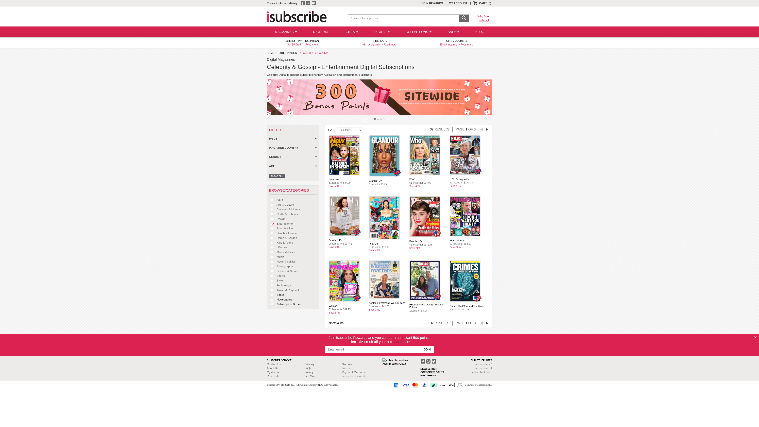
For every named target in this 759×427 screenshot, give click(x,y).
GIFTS (351, 32)
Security (347, 364)
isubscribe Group (481, 372)
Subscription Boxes (288, 304)
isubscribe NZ (483, 364)
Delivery (309, 364)
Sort (331, 129)
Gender (275, 156)
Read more (311, 44)
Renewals (273, 376)
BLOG (479, 32)
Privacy (308, 372)
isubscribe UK (483, 368)
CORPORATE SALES (432, 372)
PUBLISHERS (428, 375)
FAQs (307, 368)
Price (273, 138)
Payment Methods (353, 372)
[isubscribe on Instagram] (308, 3)
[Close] (755, 337)
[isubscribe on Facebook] (303, 3)
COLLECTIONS (417, 32)
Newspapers (284, 299)
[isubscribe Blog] (313, 3)
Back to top (336, 323)
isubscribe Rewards (354, 376)
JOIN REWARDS (432, 3)
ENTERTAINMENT (288, 53)
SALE (452, 32)
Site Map (309, 376)
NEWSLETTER (428, 368)
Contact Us (274, 364)
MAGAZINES (285, 32)
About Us (272, 368)
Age (272, 166)
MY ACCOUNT (458, 3)
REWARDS (321, 32)
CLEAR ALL (277, 176)
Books (280, 294)
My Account (274, 372)
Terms (346, 368)
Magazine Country (283, 147)
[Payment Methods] (428, 385)
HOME (270, 53)
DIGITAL (380, 32)
